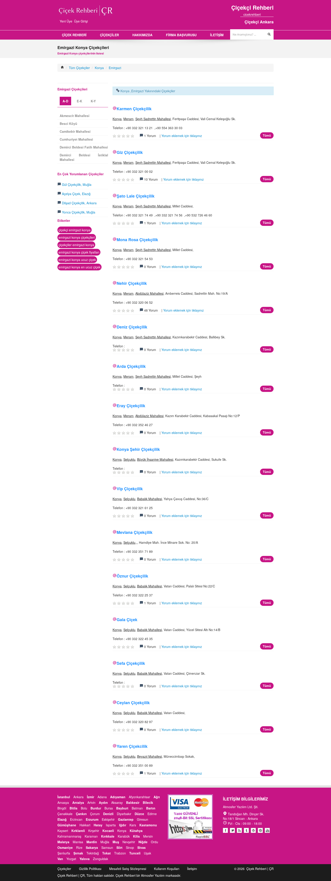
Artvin (91, 802)
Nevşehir (128, 842)
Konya (99, 67)
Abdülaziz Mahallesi (149, 293)
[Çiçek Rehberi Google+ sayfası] (268, 14)
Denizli (108, 813)
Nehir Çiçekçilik (132, 283)
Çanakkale (65, 813)
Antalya (78, 802)
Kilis (136, 836)
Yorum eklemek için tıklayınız (181, 135)
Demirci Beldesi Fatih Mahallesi (84, 147)
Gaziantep (126, 819)
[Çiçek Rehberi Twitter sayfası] (263, 14)
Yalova (84, 858)
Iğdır (122, 825)
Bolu (84, 808)
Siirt (119, 847)
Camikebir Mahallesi (75, 131)
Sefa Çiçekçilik (131, 663)
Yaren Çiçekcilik (132, 746)
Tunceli (135, 853)
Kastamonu (148, 825)
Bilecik (148, 802)
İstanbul (63, 797)
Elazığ (62, 819)
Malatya (63, 842)
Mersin (148, 836)
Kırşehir (93, 830)
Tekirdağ (92, 853)
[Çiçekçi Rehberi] (62, 67)
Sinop (130, 847)
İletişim (192, 868)
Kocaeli (108, 830)
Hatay (98, 825)
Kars (132, 825)
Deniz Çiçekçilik (132, 327)
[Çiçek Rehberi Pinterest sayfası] (272, 14)
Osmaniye (65, 847)
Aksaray (117, 802)
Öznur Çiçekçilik (132, 576)
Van (60, 858)
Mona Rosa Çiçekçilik (137, 240)
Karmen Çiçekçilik (134, 109)
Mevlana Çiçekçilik (134, 532)
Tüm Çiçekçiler (79, 67)
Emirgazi (115, 67)
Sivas (141, 847)
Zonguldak (100, 858)
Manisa (78, 842)
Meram (128, 119)
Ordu (154, 842)
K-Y (93, 101)
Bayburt (122, 808)
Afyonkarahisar (139, 797)
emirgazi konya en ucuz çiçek (79, 267)
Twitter (232, 830)
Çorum (95, 813)
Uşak (147, 853)
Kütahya (136, 830)
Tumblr (246, 830)
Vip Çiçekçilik (130, 489)
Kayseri (62, 830)
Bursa (108, 808)
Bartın (150, 808)
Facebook (225, 830)
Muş (116, 842)
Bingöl (61, 808)
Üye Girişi (81, 21)
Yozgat (71, 858)
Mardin (91, 842)
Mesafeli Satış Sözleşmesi (127, 868)
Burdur (96, 808)
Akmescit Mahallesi (74, 115)
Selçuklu (129, 459)
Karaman (91, 836)
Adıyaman (117, 797)
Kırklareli (78, 830)
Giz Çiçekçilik (130, 152)
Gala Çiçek (127, 620)
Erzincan (76, 819)
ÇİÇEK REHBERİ (74, 35)
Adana (102, 797)
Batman (137, 808)
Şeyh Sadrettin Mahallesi (153, 119)
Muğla (104, 842)
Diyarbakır (124, 813)
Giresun (142, 819)
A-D (65, 101)
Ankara (78, 797)
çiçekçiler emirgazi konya (76, 245)
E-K (79, 101)
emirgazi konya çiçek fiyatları (79, 252)
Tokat (106, 853)
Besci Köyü (68, 123)
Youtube (253, 830)
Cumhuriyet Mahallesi (76, 139)
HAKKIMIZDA (142, 35)
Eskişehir (108, 819)
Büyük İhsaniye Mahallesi (155, 459)
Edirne (152, 813)
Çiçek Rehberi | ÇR (260, 868)
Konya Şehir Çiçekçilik (138, 449)
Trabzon (120, 853)
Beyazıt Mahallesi (149, 756)
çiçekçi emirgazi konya (75, 230)
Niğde (142, 842)
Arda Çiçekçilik (131, 366)
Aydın (103, 802)
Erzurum (92, 819)
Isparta (111, 825)
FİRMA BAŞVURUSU (181, 35)
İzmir (90, 797)
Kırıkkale (107, 836)
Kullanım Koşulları (166, 868)
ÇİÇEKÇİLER (109, 35)
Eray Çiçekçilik (131, 406)
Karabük (124, 836)
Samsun (107, 847)
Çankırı (81, 813)
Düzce (139, 813)
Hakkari (84, 825)
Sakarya (92, 847)
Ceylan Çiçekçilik (133, 703)
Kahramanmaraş (69, 836)
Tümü (267, 135)
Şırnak (78, 853)
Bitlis (73, 808)
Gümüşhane (66, 825)
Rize (79, 847)
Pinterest (260, 830)
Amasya (63, 802)
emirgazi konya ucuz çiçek (77, 259)
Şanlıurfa (63, 853)
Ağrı (157, 797)
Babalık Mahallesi (149, 499)
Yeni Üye (66, 21)
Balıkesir (132, 802)
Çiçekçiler (64, 868)
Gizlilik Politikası (90, 868)
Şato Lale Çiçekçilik (135, 196)
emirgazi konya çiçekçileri (77, 237)
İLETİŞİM (217, 35)
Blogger (239, 830)
